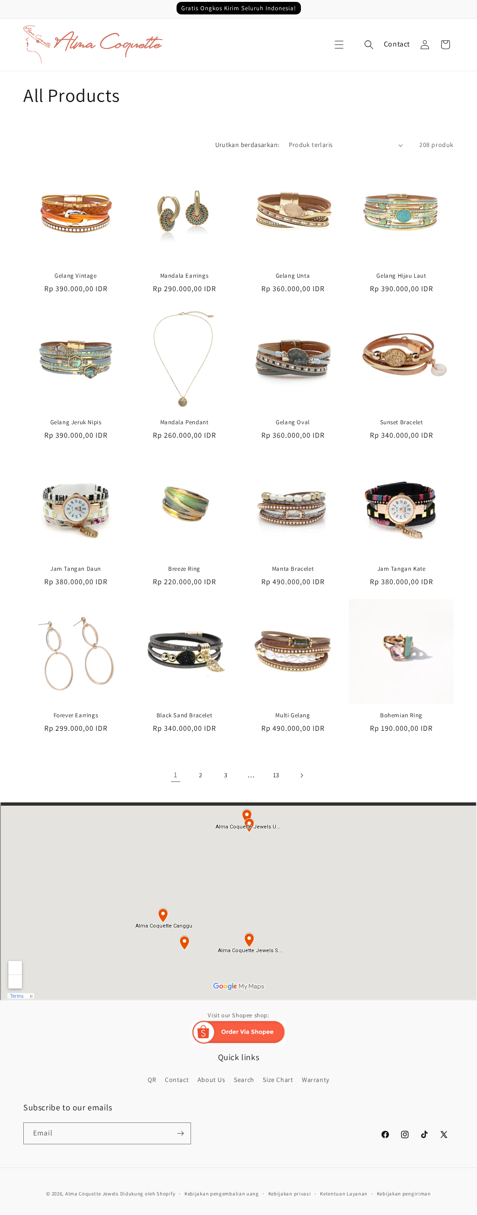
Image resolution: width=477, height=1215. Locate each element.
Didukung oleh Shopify (148, 1193)
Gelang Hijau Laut (401, 276)
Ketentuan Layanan (344, 1193)
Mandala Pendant (184, 422)
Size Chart (278, 1079)
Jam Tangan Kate (401, 569)
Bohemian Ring (401, 715)
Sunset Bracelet (401, 422)
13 (276, 775)
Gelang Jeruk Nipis (76, 422)
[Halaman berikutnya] (301, 775)
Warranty (315, 1079)
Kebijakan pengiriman (404, 1193)
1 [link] (175, 775)
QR (152, 1079)
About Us (211, 1079)
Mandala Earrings (184, 276)
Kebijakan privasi (289, 1193)
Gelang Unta (293, 276)
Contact (397, 44)
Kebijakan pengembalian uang (221, 1193)
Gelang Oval (293, 422)
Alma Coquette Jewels (92, 1193)
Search (244, 1079)
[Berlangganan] (180, 1133)
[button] (339, 44)
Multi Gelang (292, 715)
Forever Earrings (76, 715)
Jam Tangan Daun (75, 569)
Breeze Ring (184, 569)
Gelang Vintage (75, 276)
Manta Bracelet (292, 569)
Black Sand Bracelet (184, 715)
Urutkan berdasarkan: (247, 144)
